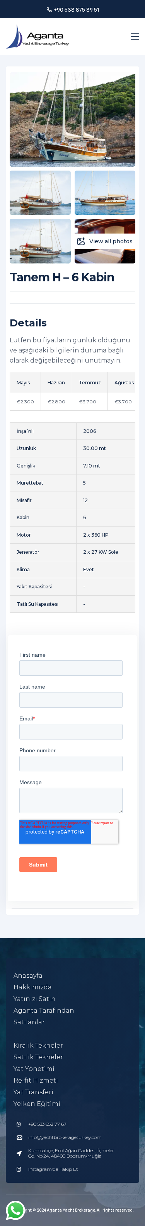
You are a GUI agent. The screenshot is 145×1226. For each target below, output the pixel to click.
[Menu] (135, 36)
